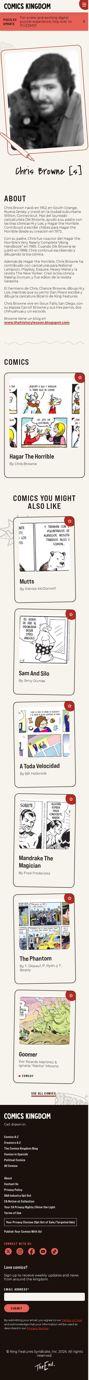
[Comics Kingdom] (27, 1116)
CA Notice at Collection (19, 1201)
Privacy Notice (37, 1328)
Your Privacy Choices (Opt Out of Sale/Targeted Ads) (40, 1222)
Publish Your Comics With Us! (23, 1231)
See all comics (43, 1093)
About (8, 1178)
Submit (17, 1308)
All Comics (11, 1166)
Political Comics (14, 1160)
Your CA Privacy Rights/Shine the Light (29, 1207)
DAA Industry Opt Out (17, 1195)
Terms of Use (12, 1213)
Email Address (16, 1289)
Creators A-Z (12, 1142)
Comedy (28, 1076)
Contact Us (11, 1184)
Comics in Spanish (16, 1154)
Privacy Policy (13, 1190)
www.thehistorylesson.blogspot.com (37, 322)
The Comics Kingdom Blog (21, 1148)
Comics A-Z (11, 1137)
